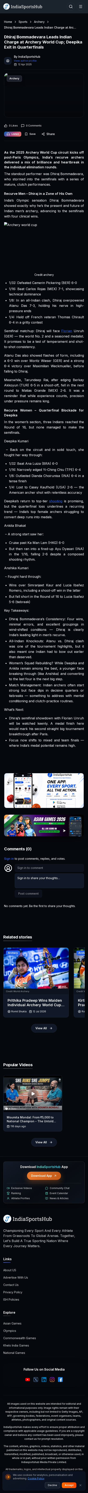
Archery (39, 21)
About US (9, 1270)
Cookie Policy (36, 1478)
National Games (14, 1352)
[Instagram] (52, 1379)
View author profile (25, 60)
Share (50, 134)
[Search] (71, 6)
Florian (66, 331)
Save (32, 133)
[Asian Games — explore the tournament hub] (44, 825)
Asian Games (12, 1323)
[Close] (80, 1485)
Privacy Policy (12, 1292)
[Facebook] (60, 1379)
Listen (15, 133)
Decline (52, 1485)
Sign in (9, 858)
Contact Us (11, 1285)
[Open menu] (81, 6)
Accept (69, 1485)
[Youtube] (27, 1379)
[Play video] (33, 1094)
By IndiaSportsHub (27, 56)
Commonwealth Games (19, 1338)
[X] (36, 1379)
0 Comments (34, 125)
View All (41, 1028)
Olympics (9, 1330)
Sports (23, 21)
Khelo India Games (16, 1345)
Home (8, 21)
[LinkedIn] (44, 1379)
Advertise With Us (15, 1277)
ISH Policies (11, 1299)
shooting (55, 501)
